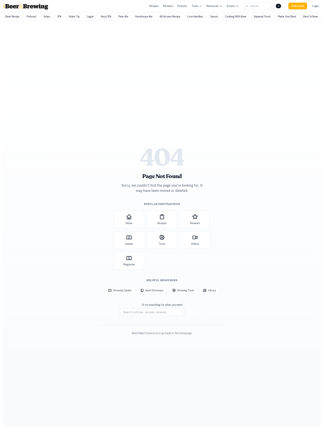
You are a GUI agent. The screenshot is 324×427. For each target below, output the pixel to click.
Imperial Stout (262, 16)
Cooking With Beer (236, 16)
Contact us (151, 333)
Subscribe (297, 6)
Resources (212, 6)
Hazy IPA (106, 16)
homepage (185, 333)
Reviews (168, 6)
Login (315, 6)
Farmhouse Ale (143, 16)
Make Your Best (287, 16)
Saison (214, 16)
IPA (59, 16)
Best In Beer (310, 16)
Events (231, 6)
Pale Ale (123, 16)
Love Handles (195, 16)
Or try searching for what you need (162, 305)
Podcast (182, 6)
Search (195, 312)
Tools (195, 6)
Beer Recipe (12, 16)
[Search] (278, 6)
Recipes (154, 6)
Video (47, 16)
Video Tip (74, 16)
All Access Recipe (170, 16)
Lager (90, 16)
